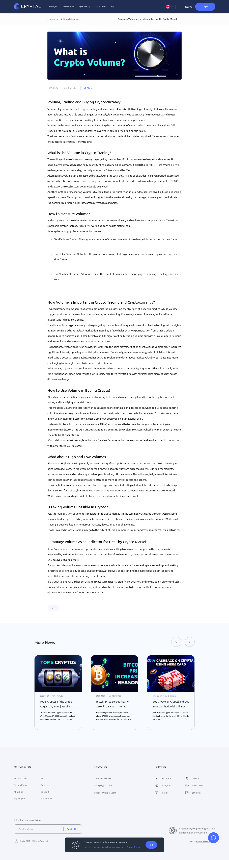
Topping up (19, 798)
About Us (18, 791)
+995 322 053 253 (102, 778)
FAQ (43, 778)
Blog (112, 6)
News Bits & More (72, 18)
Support (45, 791)
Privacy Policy (20, 784)
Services (45, 784)
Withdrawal (46, 798)
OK (151, 844)
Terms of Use (20, 778)
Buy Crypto (53, 6)
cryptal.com (53, 18)
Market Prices (68, 6)
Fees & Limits (100, 6)
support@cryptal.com (105, 792)
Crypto (53, 607)
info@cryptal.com (103, 785)
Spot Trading (84, 6)
